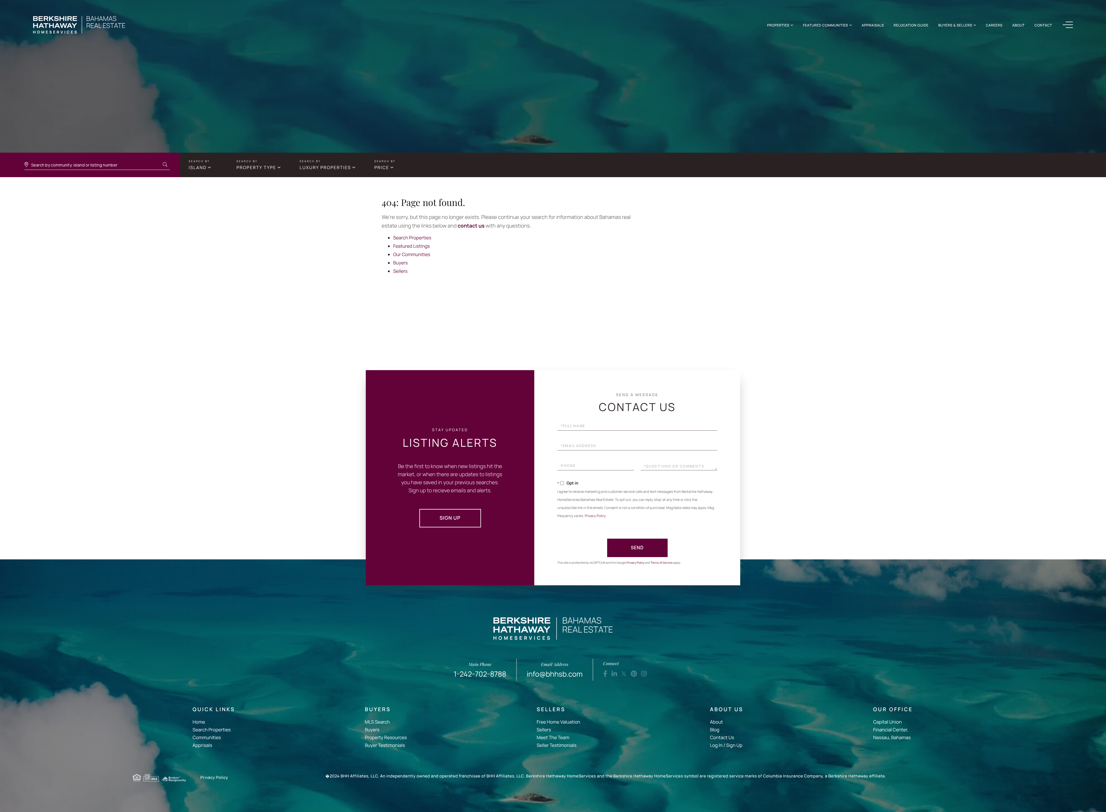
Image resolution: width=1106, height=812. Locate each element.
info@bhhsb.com (555, 670)
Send (637, 547)
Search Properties (412, 237)
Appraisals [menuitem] (873, 25)
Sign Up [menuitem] (734, 745)
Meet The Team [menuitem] (553, 737)
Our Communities (411, 254)
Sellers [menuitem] (544, 729)
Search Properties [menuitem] (212, 729)
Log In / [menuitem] (717, 745)
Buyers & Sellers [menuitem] (955, 25)
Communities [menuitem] (207, 737)
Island (198, 167)
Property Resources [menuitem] (386, 737)
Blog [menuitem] (714, 729)
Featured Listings (411, 246)
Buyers (400, 263)
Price (381, 167)
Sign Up (450, 518)
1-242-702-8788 (480, 670)
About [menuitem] (1018, 25)
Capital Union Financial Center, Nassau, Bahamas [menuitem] (891, 730)
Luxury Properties (325, 167)
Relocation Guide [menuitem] (911, 25)
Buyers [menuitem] (372, 729)
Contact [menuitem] (1043, 25)
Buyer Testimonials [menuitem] (385, 745)
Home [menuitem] (199, 722)
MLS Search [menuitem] (377, 722)
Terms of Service (662, 563)
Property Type (256, 167)
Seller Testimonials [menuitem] (556, 745)
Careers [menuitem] (994, 25)
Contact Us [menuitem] (722, 737)
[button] (165, 165)
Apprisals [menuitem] (202, 745)
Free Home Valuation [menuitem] (558, 722)
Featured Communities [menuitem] (825, 25)
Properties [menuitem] (778, 25)
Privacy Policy (595, 515)
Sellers (400, 271)
